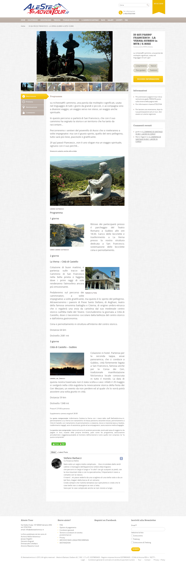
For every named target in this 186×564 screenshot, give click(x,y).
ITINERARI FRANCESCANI (71, 20)
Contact (147, 560)
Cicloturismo (33, 20)
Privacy (62, 537)
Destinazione (31, 107)
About (53, 452)
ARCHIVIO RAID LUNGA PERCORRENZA (74, 540)
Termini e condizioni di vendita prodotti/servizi (71, 533)
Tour (139, 560)
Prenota (29, 102)
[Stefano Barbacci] (56, 463)
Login (83, 560)
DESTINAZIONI (65, 543)
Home (23, 26)
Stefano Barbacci (73, 458)
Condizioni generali (67, 530)
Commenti (30, 112)
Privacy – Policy (159, 560)
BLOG (103, 20)
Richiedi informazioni (148, 79)
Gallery (110, 20)
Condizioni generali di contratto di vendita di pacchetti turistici (111, 560)
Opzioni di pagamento (68, 527)
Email (134, 525)
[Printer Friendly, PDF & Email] (58, 443)
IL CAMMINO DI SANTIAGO (90, 20)
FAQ (126, 20)
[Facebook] (121, 458)
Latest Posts (63, 452)
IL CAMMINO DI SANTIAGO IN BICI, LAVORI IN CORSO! (149, 133)
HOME (23, 20)
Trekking (57, 20)
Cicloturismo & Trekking (142, 542)
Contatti (119, 20)
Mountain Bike (45, 20)
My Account (158, 4)
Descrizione (31, 96)
